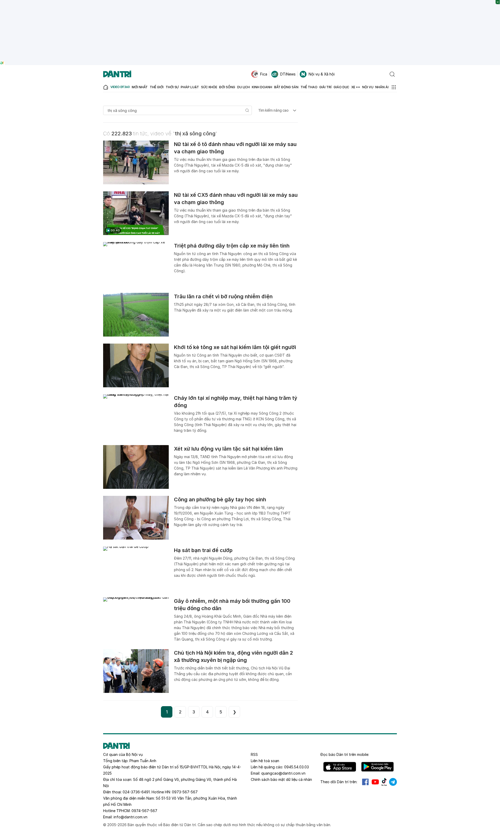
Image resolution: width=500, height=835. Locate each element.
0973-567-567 (185, 792)
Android (377, 767)
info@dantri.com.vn (130, 817)
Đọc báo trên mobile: (344, 754)
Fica (263, 74)
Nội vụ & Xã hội (322, 74)
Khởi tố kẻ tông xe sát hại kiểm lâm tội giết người (235, 347)
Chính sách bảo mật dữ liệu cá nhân (281, 779)
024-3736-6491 (136, 792)
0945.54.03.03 (296, 767)
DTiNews (288, 74)
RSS (254, 754)
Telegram (393, 782)
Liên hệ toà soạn (265, 760)
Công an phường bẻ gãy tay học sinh (220, 499)
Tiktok (384, 782)
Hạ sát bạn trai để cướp (203, 550)
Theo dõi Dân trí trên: (338, 782)
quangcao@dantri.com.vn (283, 773)
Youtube (375, 782)
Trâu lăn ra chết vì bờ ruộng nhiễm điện (223, 296)
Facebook (365, 782)
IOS (339, 767)
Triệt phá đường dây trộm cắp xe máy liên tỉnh (232, 246)
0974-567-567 (144, 810)
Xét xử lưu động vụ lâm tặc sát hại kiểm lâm (228, 449)
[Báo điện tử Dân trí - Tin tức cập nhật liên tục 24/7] (117, 74)
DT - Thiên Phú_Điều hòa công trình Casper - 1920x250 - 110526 (250, 2)
